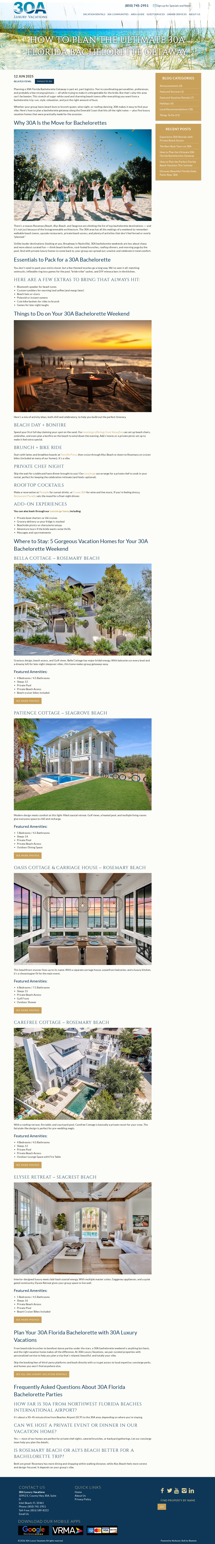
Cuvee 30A (79, 492)
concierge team (59, 511)
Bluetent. (193, 1541)
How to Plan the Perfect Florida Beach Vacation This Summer (178, 163)
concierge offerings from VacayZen (103, 432)
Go (162, 1506)
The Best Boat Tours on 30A (176, 146)
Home (78, 1492)
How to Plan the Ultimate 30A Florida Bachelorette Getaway (177, 154)
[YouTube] (177, 1490)
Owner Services (177, 14)
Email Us (24, 1514)
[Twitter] (170, 1490)
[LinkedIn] (191, 1490)
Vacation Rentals (94, 14)
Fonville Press (69, 454)
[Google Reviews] (33, 1530)
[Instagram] (184, 1490)
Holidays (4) (167, 103)
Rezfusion (176, 1541)
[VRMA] (67, 1530)
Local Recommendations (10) (176, 109)
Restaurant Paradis (25, 496)
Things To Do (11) (170, 115)
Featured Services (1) (172, 91)
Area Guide (137, 14)
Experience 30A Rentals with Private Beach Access (176, 138)
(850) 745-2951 (137, 5)
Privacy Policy (83, 1499)
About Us (194, 14)
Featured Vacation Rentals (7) (177, 97)
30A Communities (117, 14)
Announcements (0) (171, 85)
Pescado (44, 492)
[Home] (30, 9)
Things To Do (44, 81)
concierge (89, 473)
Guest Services (156, 14)
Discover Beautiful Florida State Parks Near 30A (178, 173)
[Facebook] (162, 1490)
